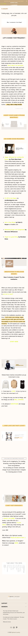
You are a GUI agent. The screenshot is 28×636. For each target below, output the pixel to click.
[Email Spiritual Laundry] (11, 627)
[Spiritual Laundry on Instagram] (14, 627)
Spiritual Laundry (14, 3)
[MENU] (1, 3)
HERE (16, 543)
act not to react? (8, 294)
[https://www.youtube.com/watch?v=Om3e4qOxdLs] (14, 440)
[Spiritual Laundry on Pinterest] (17, 627)
